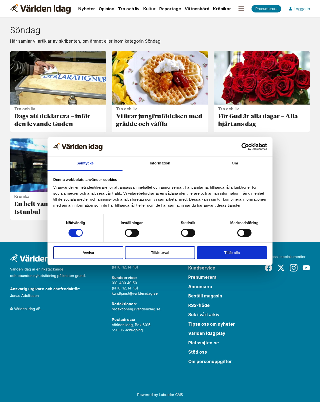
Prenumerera (202, 277)
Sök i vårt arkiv (204, 314)
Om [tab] (235, 163)
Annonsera (200, 286)
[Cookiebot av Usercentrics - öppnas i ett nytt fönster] (245, 146)
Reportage (170, 8)
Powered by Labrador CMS (160, 395)
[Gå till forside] (40, 8)
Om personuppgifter (210, 361)
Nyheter (86, 8)
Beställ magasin (205, 295)
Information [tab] (160, 163)
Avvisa (88, 253)
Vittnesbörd (197, 8)
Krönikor (222, 8)
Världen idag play (206, 333)
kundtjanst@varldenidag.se (135, 293)
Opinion (106, 8)
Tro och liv (129, 8)
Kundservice (201, 268)
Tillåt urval (160, 253)
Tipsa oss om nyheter (211, 324)
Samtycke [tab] (85, 163)
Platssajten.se (203, 342)
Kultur (149, 8)
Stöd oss (197, 352)
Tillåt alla (232, 253)
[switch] (132, 233)
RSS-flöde (199, 305)
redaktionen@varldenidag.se (136, 309)
